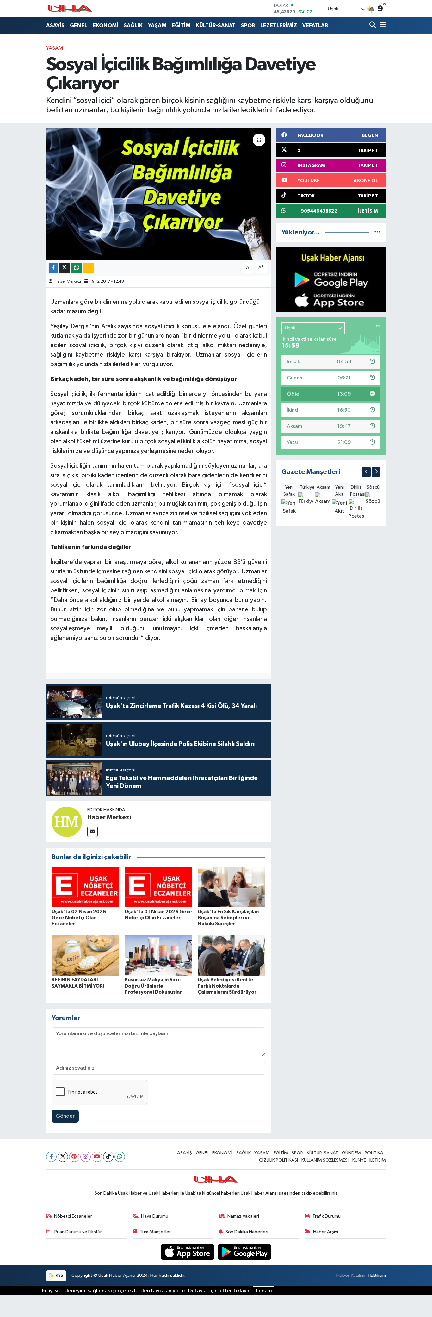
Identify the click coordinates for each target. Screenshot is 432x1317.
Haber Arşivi (325, 1231)
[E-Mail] (92, 832)
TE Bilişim (376, 1275)
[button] (366, 472)
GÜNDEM (351, 1153)
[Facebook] (51, 1157)
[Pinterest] (74, 1157)
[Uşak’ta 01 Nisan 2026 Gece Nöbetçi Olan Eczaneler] (158, 886)
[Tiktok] (108, 1157)
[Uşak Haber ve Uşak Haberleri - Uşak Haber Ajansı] (70, 9)
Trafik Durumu (326, 1216)
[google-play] (245, 1251)
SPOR (248, 25)
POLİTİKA (374, 1153)
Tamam (263, 1291)
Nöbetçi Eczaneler (73, 1216)
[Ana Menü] (381, 25)
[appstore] (188, 1251)
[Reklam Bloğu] (331, 279)
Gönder (65, 1116)
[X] (63, 1157)
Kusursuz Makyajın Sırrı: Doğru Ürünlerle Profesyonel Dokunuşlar (153, 985)
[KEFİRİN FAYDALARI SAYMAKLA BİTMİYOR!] (85, 955)
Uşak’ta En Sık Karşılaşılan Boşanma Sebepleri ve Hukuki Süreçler (228, 917)
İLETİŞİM (377, 1160)
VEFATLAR (315, 25)
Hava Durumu (154, 1216)
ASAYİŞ (55, 25)
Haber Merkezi (68, 281)
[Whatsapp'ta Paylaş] (76, 268)
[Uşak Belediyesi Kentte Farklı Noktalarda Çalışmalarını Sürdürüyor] (231, 955)
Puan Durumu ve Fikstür (77, 1231)
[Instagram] (85, 1157)
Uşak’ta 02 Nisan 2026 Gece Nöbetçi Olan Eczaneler (79, 917)
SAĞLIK (133, 25)
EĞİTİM (181, 25)
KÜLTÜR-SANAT (216, 25)
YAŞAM (157, 25)
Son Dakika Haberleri (246, 1231)
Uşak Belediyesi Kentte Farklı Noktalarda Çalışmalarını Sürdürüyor (227, 985)
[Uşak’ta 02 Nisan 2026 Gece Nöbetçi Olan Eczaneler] (85, 886)
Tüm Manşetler (155, 1231)
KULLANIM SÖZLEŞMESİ (325, 1160)
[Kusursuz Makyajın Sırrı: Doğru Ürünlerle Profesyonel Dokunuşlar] (158, 955)
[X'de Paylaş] (64, 268)
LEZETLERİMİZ (278, 25)
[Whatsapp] (119, 1157)
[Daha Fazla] (88, 268)
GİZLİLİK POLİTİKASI (278, 1160)
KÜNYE (359, 1160)
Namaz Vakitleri (243, 1216)
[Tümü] (377, 232)
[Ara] (373, 25)
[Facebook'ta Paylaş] (53, 268)
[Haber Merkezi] (67, 821)
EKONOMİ (105, 25)
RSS (59, 1275)
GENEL (78, 25)
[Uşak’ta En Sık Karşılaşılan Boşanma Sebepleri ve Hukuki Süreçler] (231, 886)
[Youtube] (97, 1157)
